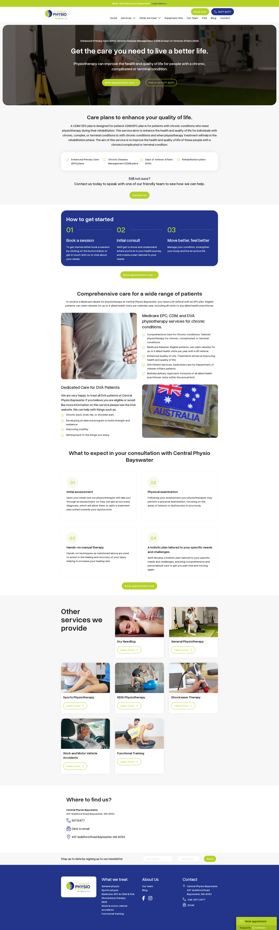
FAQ (204, 17)
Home (113, 17)
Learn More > (159, 3)
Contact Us (139, 195)
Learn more (127, 649)
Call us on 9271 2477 (161, 82)
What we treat (148, 17)
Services (126, 17)
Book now (200, 11)
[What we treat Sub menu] (159, 18)
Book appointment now (119, 82)
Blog (213, 17)
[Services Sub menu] (134, 18)
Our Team (192, 17)
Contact (225, 17)
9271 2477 (224, 11)
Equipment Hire (174, 17)
